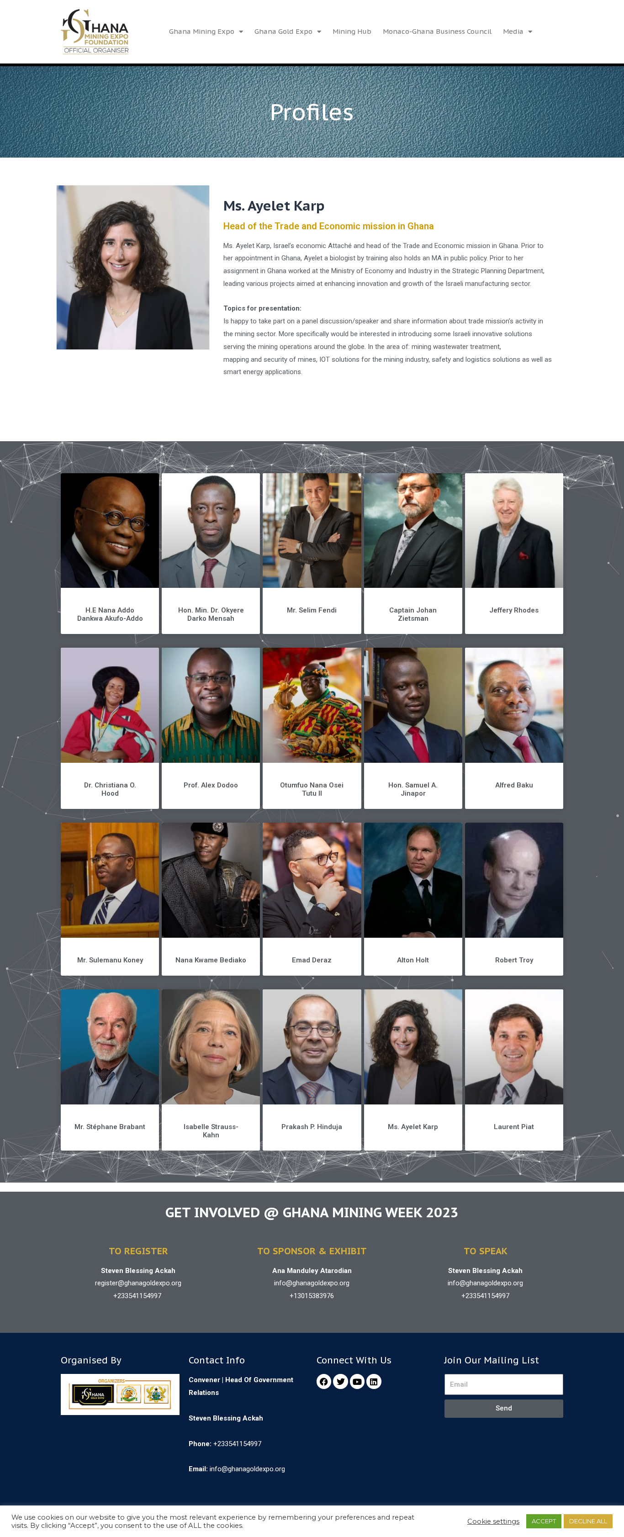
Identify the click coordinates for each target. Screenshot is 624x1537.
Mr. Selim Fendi (312, 610)
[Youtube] (357, 1381)
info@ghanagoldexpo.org (311, 1283)
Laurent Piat (514, 1127)
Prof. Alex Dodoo (211, 785)
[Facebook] (324, 1381)
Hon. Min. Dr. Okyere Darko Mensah (211, 614)
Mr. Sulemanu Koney (110, 960)
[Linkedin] (373, 1381)
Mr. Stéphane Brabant (109, 1127)
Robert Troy (514, 960)
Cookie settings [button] (493, 1521)
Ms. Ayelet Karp (413, 1127)
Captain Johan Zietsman (413, 614)
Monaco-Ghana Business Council (437, 31)
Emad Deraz (312, 960)
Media (513, 31)
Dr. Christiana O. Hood (110, 789)
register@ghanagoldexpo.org (138, 1283)
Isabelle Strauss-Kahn (211, 1131)
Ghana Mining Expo (201, 31)
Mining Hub (352, 31)
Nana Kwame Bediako (210, 960)
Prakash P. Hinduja (311, 1127)
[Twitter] (340, 1381)
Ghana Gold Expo (283, 31)
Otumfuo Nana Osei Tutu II (312, 789)
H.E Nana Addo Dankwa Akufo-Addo (110, 614)
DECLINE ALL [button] (588, 1521)
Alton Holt (413, 960)
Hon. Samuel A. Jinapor (413, 789)
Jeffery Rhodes (514, 610)
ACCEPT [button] (544, 1521)
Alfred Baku (514, 785)
